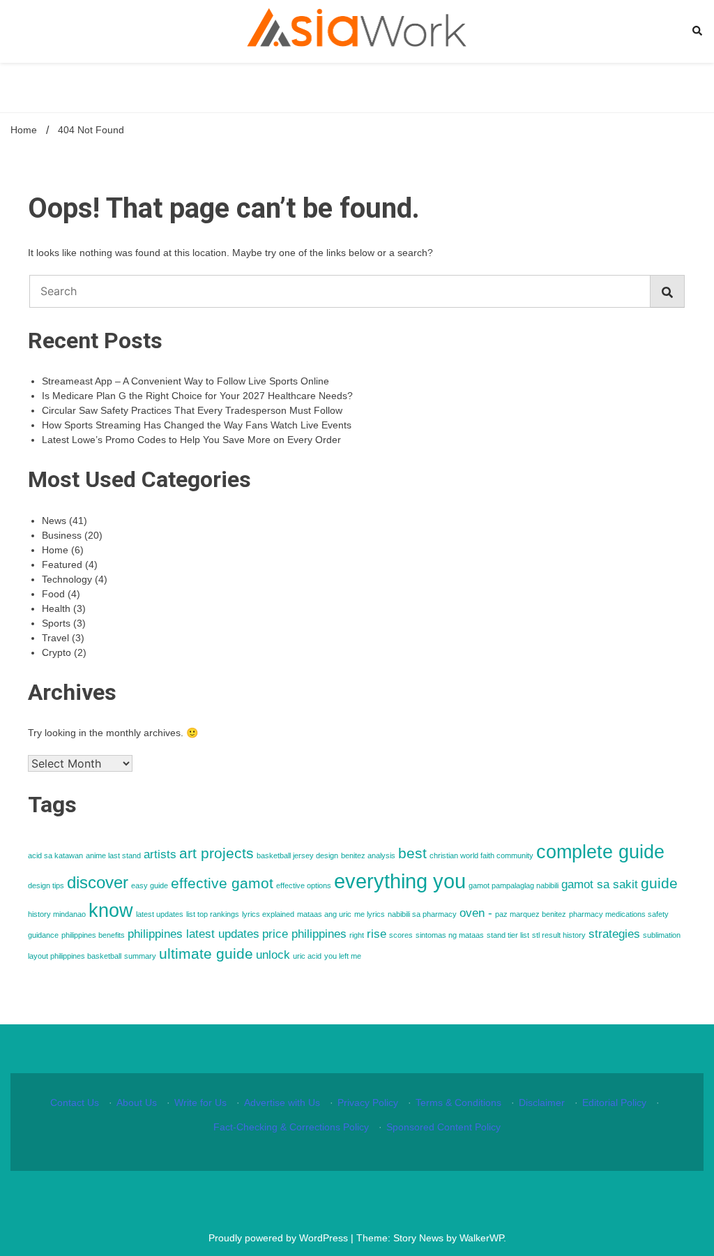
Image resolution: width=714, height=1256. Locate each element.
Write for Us (200, 1102)
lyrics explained (268, 914)
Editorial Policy (614, 1102)
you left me (342, 956)
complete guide (600, 852)
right (356, 935)
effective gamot (222, 883)
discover (97, 882)
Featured (62, 564)
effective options (303, 885)
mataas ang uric (324, 914)
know (111, 910)
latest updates (159, 914)
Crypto (56, 652)
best (412, 853)
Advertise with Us (282, 1102)
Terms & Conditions (458, 1102)
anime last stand (113, 855)
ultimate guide (206, 953)
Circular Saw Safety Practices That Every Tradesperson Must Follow (192, 410)
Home (55, 549)
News (54, 520)
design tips (46, 885)
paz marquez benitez (530, 914)
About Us (136, 1102)
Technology (67, 579)
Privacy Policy (367, 1102)
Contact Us (74, 1102)
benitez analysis (368, 855)
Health (56, 608)
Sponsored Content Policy (443, 1126)
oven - (475, 913)
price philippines (304, 934)
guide (659, 883)
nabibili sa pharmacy (422, 914)
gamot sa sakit (599, 884)
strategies (614, 934)
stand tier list (508, 935)
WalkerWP (481, 1237)
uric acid (307, 956)
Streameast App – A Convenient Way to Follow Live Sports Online (185, 381)
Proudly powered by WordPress (279, 1237)
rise (376, 934)
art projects (216, 853)
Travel (55, 637)
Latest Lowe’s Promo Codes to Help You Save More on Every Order (191, 439)
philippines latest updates (193, 934)
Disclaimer (542, 1102)
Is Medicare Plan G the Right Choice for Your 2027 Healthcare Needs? (197, 395)
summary (140, 956)
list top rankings (212, 914)
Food (53, 593)
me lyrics (369, 914)
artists (160, 854)
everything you (400, 880)
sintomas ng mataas (450, 935)
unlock (273, 955)
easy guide (149, 885)
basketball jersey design (297, 855)
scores (401, 935)
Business (62, 535)
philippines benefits (93, 935)
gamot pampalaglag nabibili (514, 885)
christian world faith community (481, 855)
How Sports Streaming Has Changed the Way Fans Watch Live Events (196, 425)
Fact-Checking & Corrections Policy (291, 1126)
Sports (56, 623)
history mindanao (57, 914)
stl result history (559, 935)
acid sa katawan (55, 855)
